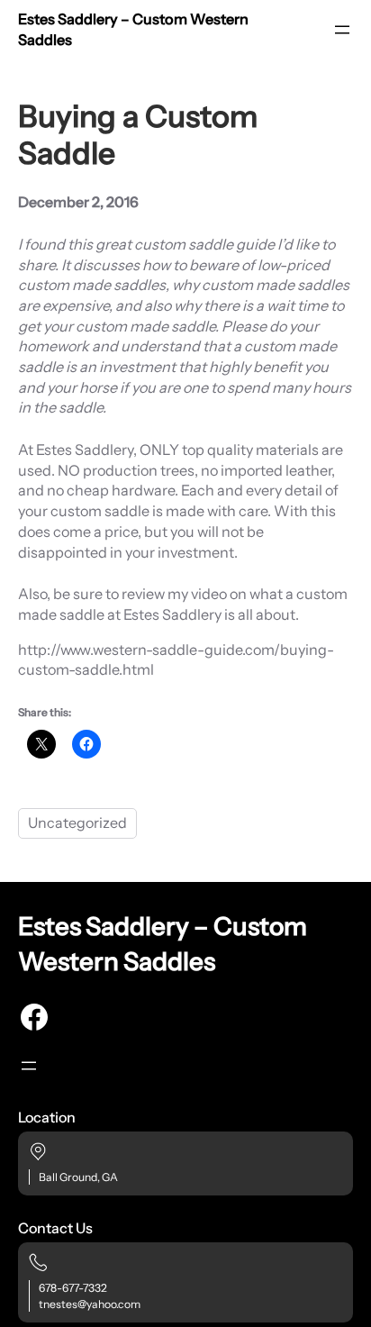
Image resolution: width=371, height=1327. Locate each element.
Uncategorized (77, 822)
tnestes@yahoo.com (89, 1304)
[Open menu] (342, 30)
